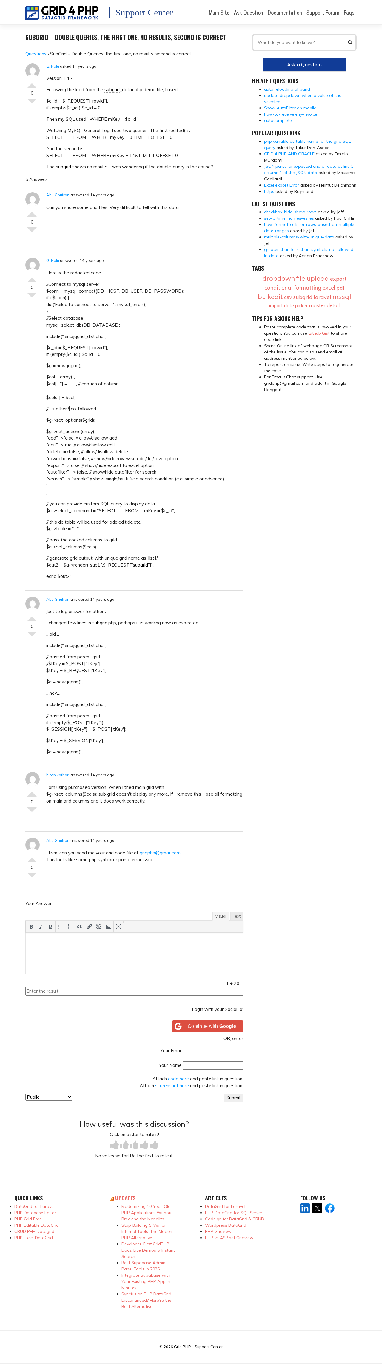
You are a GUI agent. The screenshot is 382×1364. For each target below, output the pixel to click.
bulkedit (270, 296)
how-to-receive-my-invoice (290, 114)
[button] (31, 926)
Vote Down (32, 103)
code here (178, 1078)
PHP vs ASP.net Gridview (229, 1237)
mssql (341, 296)
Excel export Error (281, 185)
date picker (296, 305)
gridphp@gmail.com (160, 853)
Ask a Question (304, 64)
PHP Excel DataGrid (33, 1237)
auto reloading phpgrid (287, 89)
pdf (340, 288)
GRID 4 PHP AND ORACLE (289, 153)
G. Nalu (52, 66)
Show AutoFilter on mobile (290, 108)
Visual (220, 916)
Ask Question (248, 12)
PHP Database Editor (35, 1212)
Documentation (285, 12)
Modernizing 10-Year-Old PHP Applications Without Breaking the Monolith (147, 1213)
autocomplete (278, 120)
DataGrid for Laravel (34, 1206)
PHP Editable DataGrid (36, 1225)
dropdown (278, 278)
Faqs (349, 12)
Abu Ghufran (58, 195)
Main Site (219, 12)
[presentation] (31, 926)
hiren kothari (58, 774)
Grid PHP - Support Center (198, 1346)
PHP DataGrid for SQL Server (233, 1212)
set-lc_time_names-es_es (289, 218)
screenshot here (172, 1085)
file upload (312, 278)
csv (288, 297)
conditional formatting (292, 287)
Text (237, 916)
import (276, 305)
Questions (36, 54)
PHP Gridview (218, 1231)
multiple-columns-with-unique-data (299, 237)
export (338, 278)
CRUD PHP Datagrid (34, 1231)
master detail (324, 305)
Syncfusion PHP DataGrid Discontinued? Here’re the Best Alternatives (146, 1300)
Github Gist (318, 333)
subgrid (112, 89)
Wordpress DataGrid (225, 1225)
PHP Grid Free (28, 1219)
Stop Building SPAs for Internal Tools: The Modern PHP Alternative (147, 1231)
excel (328, 287)
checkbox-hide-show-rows (290, 212)
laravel (322, 297)
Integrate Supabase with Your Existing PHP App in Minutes (145, 1281)
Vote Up (32, 83)
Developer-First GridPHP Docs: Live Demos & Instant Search (148, 1250)
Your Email (171, 1050)
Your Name (170, 1065)
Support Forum (322, 12)
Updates (125, 1198)
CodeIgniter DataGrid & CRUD (234, 1219)
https (269, 191)
